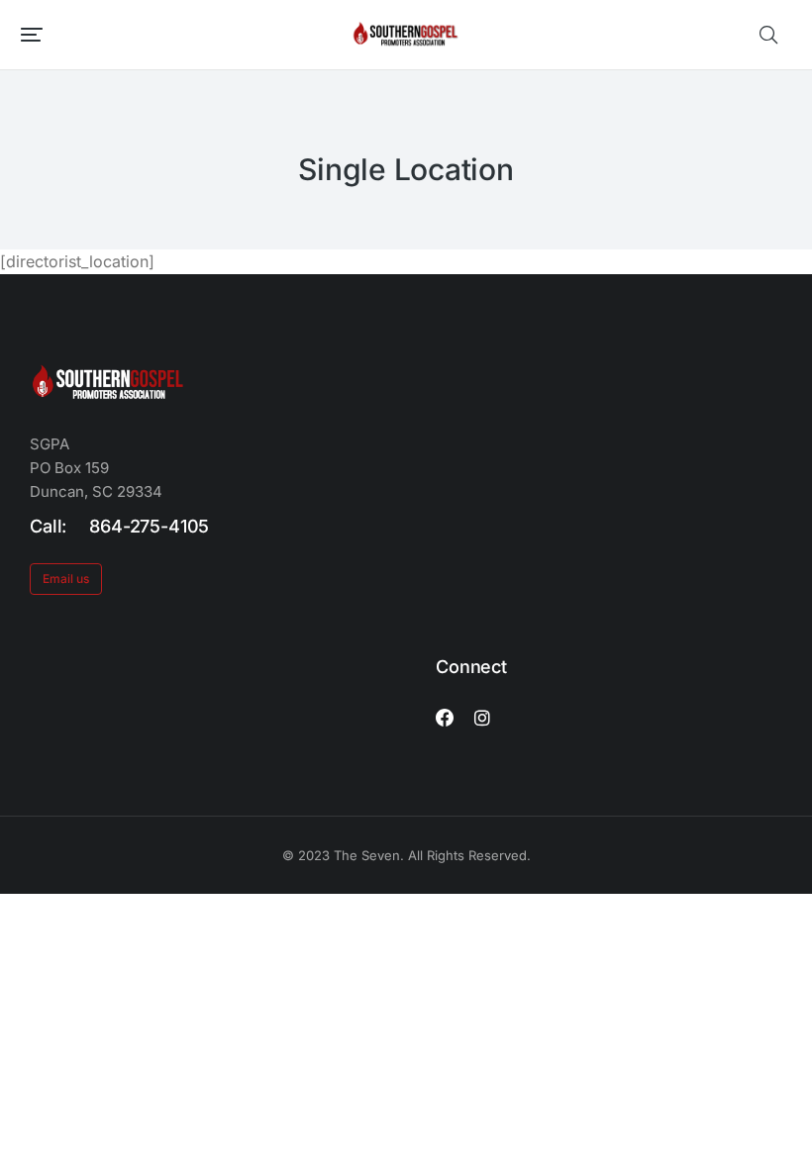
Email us (66, 578)
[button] (32, 34)
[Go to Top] (782, 1138)
